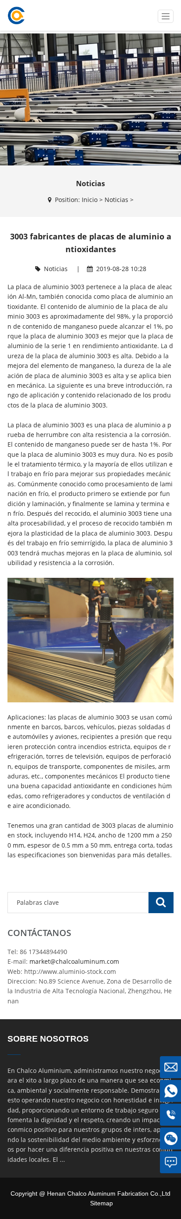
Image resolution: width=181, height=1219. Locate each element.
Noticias (116, 199)
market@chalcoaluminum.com (74, 961)
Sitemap (101, 1203)
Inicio (90, 199)
